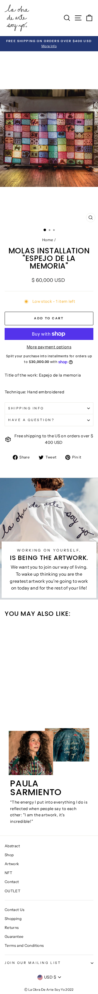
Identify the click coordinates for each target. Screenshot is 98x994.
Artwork (12, 864)
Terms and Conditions (24, 945)
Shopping (13, 918)
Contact (12, 882)
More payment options (49, 347)
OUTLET (12, 891)
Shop (9, 855)
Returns (12, 927)
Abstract (12, 846)
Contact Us (14, 909)
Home (47, 240)
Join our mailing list (33, 963)
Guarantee (14, 936)
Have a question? (31, 420)
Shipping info (26, 408)
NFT (8, 873)
